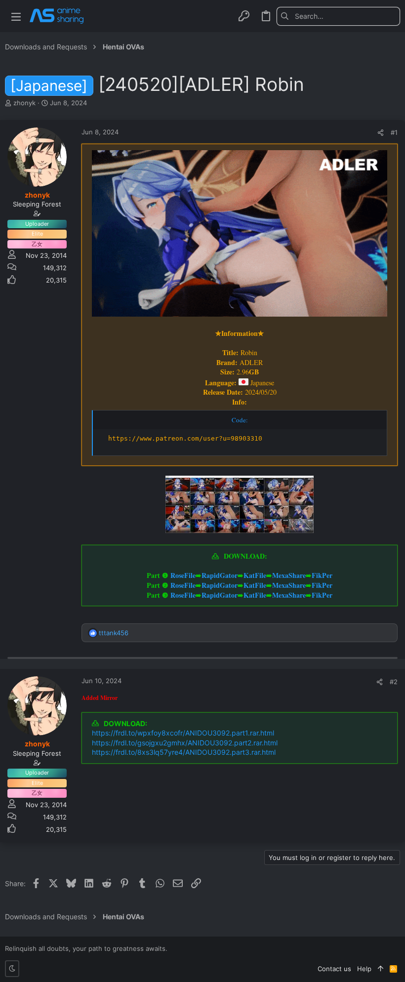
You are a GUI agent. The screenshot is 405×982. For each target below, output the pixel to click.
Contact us (334, 969)
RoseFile (183, 575)
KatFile (254, 575)
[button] (16, 16)
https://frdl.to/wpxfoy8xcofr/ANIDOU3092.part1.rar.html (183, 733)
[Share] (380, 132)
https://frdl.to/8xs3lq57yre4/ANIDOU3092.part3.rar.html (184, 752)
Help (364, 969)
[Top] (380, 968)
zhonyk (24, 103)
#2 (394, 682)
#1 (394, 132)
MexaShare (289, 575)
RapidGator (220, 575)
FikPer (322, 575)
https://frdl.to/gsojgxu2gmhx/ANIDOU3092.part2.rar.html (185, 742)
